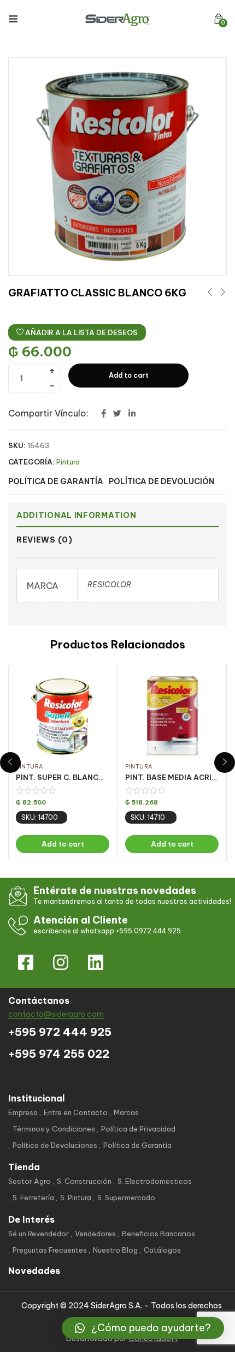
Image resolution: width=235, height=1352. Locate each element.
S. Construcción (84, 1181)
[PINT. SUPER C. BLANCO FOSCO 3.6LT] (62, 715)
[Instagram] (60, 962)
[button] (218, 19)
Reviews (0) (44, 540)
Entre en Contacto (76, 1112)
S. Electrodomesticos (155, 1181)
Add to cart (129, 375)
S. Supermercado (126, 1197)
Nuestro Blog (115, 1250)
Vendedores (95, 1233)
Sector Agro (29, 1181)
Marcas (126, 1112)
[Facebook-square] (25, 962)
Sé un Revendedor (38, 1233)
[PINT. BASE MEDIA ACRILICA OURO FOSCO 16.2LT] (172, 715)
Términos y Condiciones (54, 1128)
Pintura (68, 461)
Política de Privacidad (138, 1128)
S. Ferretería (33, 1197)
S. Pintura (75, 1197)
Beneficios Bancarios (158, 1233)
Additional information (76, 515)
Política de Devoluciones (55, 1145)
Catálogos (162, 1250)
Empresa (23, 1112)
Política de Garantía (137, 1145)
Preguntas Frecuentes (50, 1250)
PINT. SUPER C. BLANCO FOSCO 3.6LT (85, 777)
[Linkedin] (95, 962)
